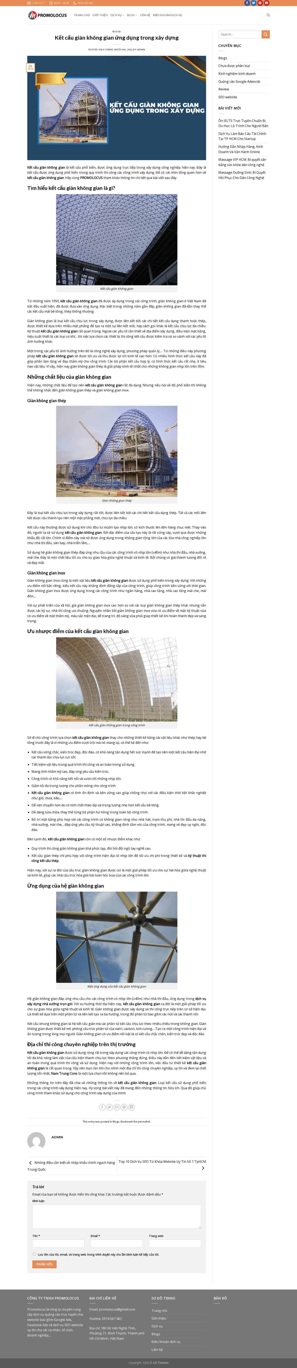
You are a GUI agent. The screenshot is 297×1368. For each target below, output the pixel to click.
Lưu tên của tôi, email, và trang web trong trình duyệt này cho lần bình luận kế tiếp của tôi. (98, 1254)
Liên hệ (145, 15)
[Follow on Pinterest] (260, 3)
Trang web (156, 1236)
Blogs (117, 31)
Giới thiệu (100, 15)
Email (95, 1236)
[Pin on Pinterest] (124, 1107)
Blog (131, 15)
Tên (36, 1236)
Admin (141, 49)
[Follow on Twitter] (254, 3)
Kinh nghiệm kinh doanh (237, 73)
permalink (144, 1121)
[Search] (268, 15)
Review (223, 89)
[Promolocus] (47, 15)
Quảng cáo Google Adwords (239, 81)
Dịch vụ (116, 15)
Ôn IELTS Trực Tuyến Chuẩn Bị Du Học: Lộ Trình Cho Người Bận (243, 123)
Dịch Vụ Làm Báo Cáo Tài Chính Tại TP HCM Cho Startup (242, 136)
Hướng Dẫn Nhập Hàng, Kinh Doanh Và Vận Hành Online (240, 149)
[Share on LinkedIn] (131, 1107)
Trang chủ (82, 15)
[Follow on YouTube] (267, 3)
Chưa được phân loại (234, 65)
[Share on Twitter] (109, 1107)
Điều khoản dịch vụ (167, 15)
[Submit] (266, 34)
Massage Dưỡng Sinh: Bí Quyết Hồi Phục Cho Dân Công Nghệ (241, 175)
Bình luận (38, 1201)
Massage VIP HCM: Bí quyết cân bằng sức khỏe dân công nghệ (242, 162)
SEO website (227, 97)
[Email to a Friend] (117, 1107)
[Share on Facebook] (102, 1107)
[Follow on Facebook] (247, 3)
